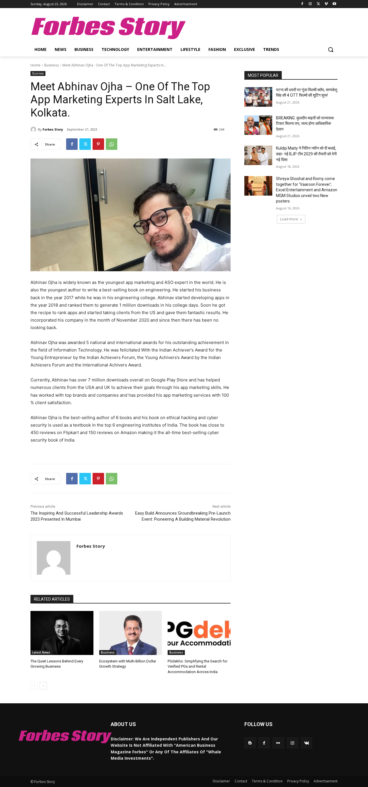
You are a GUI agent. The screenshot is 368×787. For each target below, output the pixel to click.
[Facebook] (302, 4)
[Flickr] (278, 742)
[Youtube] (334, 4)
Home (35, 65)
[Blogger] (250, 742)
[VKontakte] (306, 742)
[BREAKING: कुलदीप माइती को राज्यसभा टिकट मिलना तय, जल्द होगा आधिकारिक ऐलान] (258, 125)
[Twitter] (318, 4)
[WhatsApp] (111, 144)
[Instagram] (310, 4)
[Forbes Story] (34, 129)
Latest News (41, 652)
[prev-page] (34, 685)
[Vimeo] (326, 4)
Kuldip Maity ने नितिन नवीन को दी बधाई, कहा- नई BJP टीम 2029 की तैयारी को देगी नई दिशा (306, 154)
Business (51, 65)
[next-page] (43, 685)
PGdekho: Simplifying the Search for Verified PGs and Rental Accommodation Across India (197, 666)
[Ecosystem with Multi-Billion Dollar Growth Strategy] (130, 633)
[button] (331, 49)
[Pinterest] (98, 144)
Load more (289, 219)
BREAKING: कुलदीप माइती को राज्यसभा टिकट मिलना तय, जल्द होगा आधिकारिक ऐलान (305, 123)
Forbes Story (53, 129)
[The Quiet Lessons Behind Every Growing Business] (61, 633)
